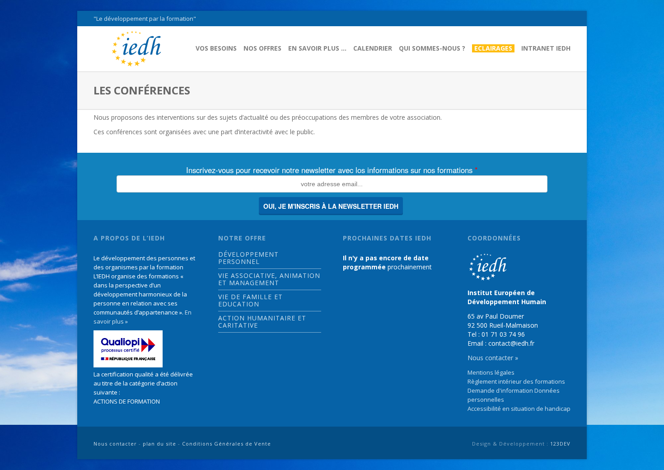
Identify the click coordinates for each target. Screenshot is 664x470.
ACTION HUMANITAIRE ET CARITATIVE (262, 322)
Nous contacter (115, 443)
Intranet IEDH (545, 48)
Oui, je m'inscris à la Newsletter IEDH (330, 206)
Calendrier (372, 48)
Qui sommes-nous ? (432, 48)
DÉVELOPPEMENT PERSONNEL (248, 258)
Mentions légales (491, 372)
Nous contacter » (493, 357)
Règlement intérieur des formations (516, 381)
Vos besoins (216, 48)
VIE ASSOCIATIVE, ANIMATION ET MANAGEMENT (269, 279)
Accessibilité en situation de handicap (519, 408)
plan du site (159, 443)
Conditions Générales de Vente (226, 443)
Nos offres (262, 48)
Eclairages (493, 48)
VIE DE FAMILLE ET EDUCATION (250, 300)
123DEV (560, 443)
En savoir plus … (317, 48)
